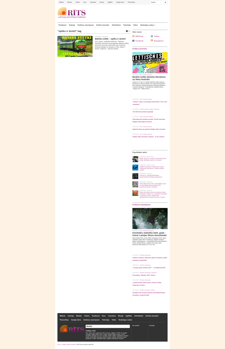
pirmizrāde (93, 337)
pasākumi (99, 333)
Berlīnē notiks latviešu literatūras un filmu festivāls (149, 78)
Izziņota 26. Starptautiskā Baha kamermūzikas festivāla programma (150, 176)
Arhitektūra (116, 25)
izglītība (113, 333)
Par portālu (135, 325)
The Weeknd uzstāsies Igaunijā (143, 112)
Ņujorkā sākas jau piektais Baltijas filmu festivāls (149, 129)
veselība (104, 335)
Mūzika (69, 2)
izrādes (114, 337)
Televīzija (127, 25)
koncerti (99, 335)
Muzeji (102, 2)
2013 (94, 333)
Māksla (61, 2)
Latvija (105, 334)
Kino (84, 2)
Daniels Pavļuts (107, 337)
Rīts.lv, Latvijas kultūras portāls (66, 344)
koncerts (107, 333)
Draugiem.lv (158, 41)
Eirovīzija (99, 337)
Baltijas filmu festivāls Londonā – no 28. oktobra (148, 137)
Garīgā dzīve (120, 2)
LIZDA (123, 334)
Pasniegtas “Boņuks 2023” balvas (144, 275)
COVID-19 (119, 333)
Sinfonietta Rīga (101, 338)
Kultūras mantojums (86, 25)
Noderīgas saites (147, 25)
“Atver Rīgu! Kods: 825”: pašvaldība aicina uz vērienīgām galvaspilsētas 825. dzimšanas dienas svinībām (152, 185)
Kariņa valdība (112, 335)
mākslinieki (120, 335)
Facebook (139, 41)
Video (135, 25)
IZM (103, 333)
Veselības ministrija (91, 335)
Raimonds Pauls (121, 337)
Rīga (90, 333)
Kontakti (151, 325)
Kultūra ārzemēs (102, 25)
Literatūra (93, 2)
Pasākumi (62, 25)
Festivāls (88, 334)
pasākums (89, 338)
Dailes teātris (95, 334)
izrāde (94, 338)
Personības (131, 2)
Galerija (72, 25)
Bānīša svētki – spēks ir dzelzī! (110, 39)
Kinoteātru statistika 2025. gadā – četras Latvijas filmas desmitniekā (149, 234)
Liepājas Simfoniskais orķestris (115, 338)
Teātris (78, 2)
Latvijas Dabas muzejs (113, 334)
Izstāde (125, 333)
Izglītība (110, 2)
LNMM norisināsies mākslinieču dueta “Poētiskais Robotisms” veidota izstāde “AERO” (151, 168)
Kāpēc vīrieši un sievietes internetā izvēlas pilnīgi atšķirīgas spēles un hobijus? (152, 159)
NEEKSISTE (150, 156)
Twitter (156, 36)
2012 (87, 333)
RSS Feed (139, 36)
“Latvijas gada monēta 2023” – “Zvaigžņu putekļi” (149, 268)
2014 (101, 334)
